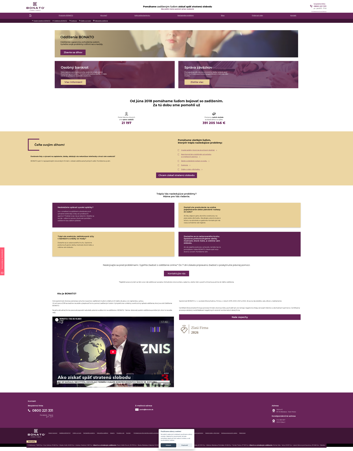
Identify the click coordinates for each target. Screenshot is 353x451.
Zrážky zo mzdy (86, 21)
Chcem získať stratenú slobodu (176, 175)
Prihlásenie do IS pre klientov (319, 11)
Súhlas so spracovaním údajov (229, 433)
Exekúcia (74, 21)
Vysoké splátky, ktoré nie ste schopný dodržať (198, 150)
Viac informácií (73, 82)
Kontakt (293, 15)
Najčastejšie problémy (186, 15)
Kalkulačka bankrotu (142, 15)
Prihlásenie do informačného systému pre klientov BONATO (150, 433)
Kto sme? (103, 15)
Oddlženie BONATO (60, 21)
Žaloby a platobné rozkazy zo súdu (194, 161)
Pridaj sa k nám (257, 15)
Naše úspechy (240, 317)
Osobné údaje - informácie (212, 433)
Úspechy (112, 433)
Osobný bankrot (52, 433)
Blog (222, 15)
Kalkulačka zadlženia (101, 21)
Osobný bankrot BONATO (42, 21)
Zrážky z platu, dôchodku (190, 169)
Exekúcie (184, 165)
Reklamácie (242, 433)
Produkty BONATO (66, 15)
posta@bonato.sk (146, 409)
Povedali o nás (120, 433)
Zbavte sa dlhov (73, 52)
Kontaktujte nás (176, 273)
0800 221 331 (42, 410)
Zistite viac (197, 82)
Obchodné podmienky (197, 433)
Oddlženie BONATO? (65, 433)
